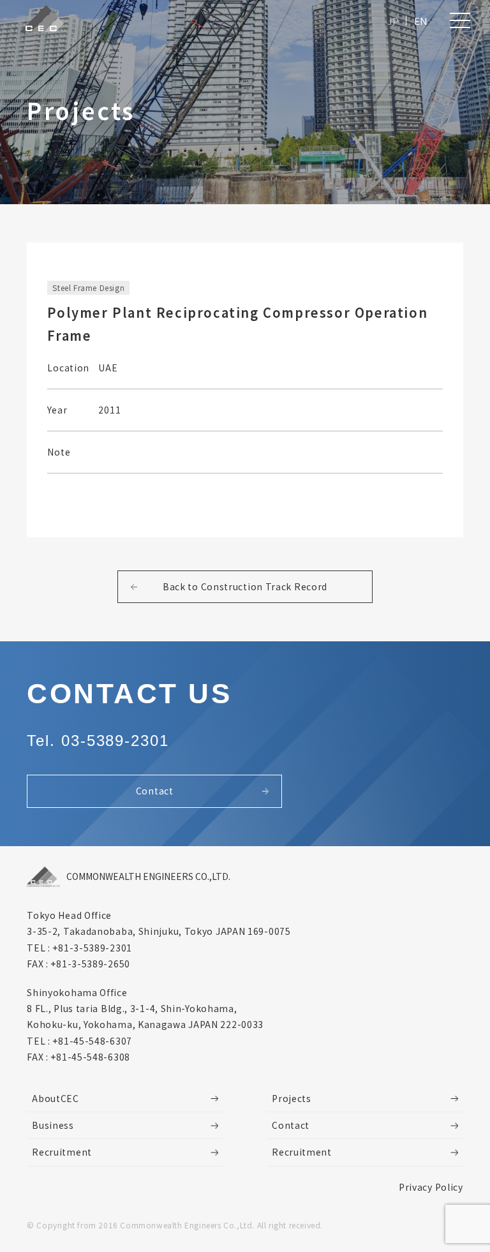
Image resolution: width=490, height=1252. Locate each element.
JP (393, 20)
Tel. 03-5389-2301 (98, 740)
